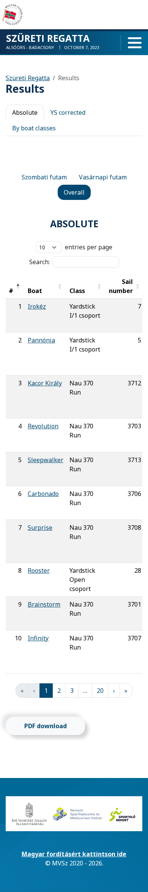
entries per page (88, 247)
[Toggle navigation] (135, 43)
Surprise (40, 527)
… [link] (85, 690)
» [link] (126, 690)
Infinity (38, 638)
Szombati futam (44, 177)
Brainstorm (44, 604)
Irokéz (37, 306)
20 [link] (100, 690)
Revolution (43, 426)
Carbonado (43, 494)
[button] (18, 286)
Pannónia (41, 340)
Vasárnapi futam (103, 177)
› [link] (114, 690)
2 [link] (59, 690)
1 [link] (46, 690)
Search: (39, 262)
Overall (74, 192)
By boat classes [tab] (34, 128)
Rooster (39, 570)
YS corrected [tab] (67, 112)
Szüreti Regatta (28, 78)
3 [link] (72, 690)
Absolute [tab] (25, 112)
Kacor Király (45, 383)
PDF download (45, 726)
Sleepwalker (45, 460)
